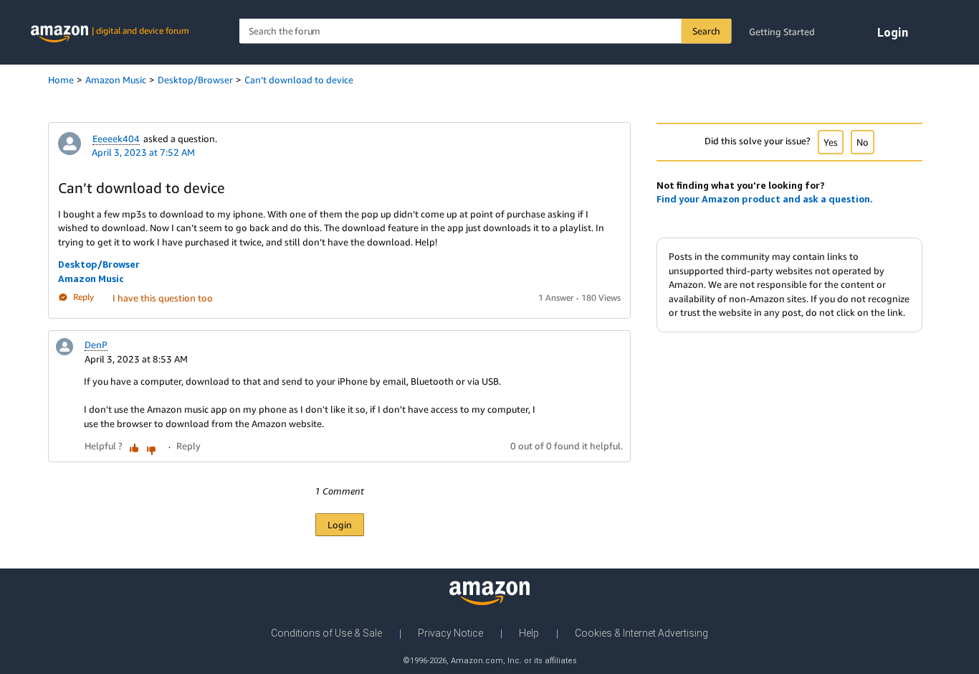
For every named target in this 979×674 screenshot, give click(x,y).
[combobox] (485, 31)
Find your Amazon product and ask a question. (764, 199)
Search (706, 31)
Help (529, 633)
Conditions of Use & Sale (326, 633)
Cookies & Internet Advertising (641, 633)
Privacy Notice (450, 633)
